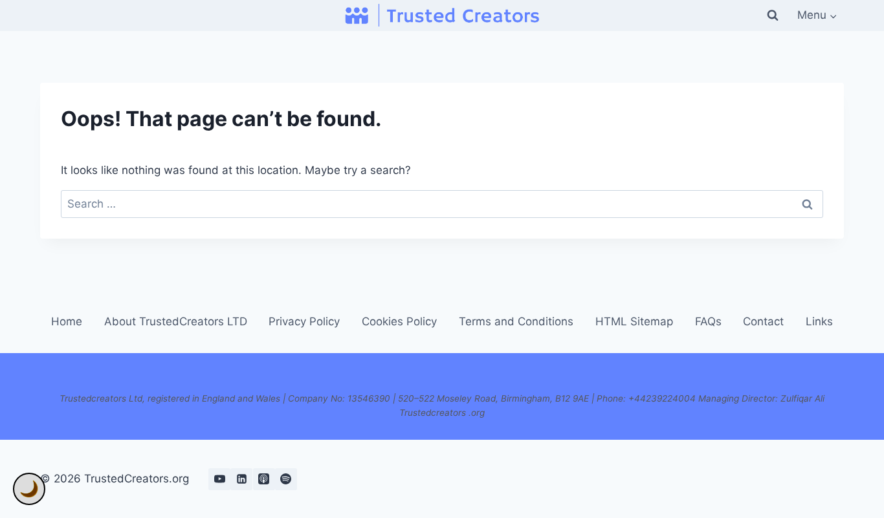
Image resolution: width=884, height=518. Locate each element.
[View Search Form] (772, 15)
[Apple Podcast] (264, 479)
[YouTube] (219, 479)
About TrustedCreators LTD (175, 321)
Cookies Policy (399, 321)
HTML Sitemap (634, 321)
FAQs (708, 321)
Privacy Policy (304, 321)
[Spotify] (286, 479)
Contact (763, 321)
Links (819, 321)
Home (66, 321)
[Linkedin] (241, 479)
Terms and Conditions (516, 321)
